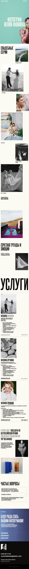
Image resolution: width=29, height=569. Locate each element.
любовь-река (18, 62)
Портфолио (4, 1)
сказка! (3, 142)
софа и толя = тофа (18, 162)
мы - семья (3, 193)
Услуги (25, 1)
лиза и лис (18, 111)
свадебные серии (7, 49)
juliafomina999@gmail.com (11, 556)
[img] (12, 126)
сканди (3, 92)
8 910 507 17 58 (6, 554)
